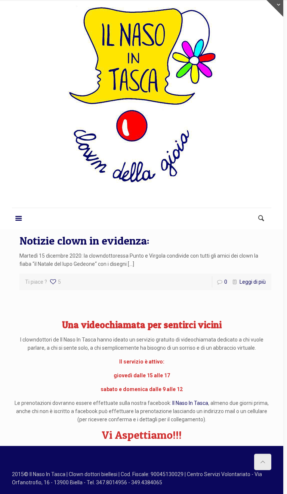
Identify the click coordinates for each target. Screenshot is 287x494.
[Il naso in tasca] (141, 102)
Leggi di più (253, 282)
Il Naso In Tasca (190, 403)
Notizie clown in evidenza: (84, 240)
